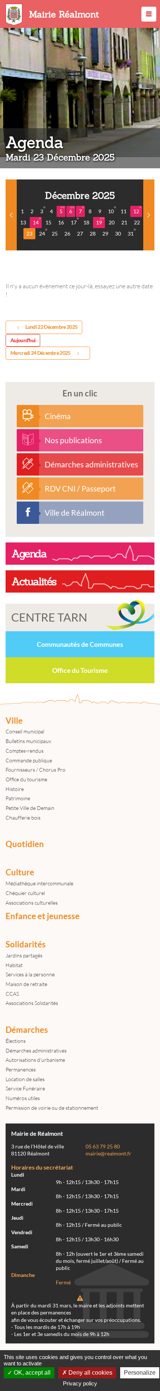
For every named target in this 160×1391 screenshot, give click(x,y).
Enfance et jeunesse (43, 916)
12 (136, 211)
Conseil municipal (25, 731)
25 (55, 233)
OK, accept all (31, 1372)
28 (93, 233)
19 (99, 222)
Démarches (27, 1030)
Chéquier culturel (25, 893)
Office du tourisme (26, 779)
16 (61, 222)
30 (118, 233)
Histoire (15, 789)
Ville (14, 721)
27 (80, 233)
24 (42, 233)
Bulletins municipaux (28, 741)
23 (29, 233)
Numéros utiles (23, 1098)
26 (67, 233)
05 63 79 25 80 (103, 1147)
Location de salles (25, 1079)
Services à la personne (30, 974)
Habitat (14, 965)
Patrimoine (18, 798)
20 (112, 222)
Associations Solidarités (32, 1003)
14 (36, 222)
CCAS (12, 993)
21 (124, 222)
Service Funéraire (25, 1088)
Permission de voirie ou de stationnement (52, 1108)
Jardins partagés (24, 955)
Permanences (21, 1069)
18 (86, 222)
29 (105, 233)
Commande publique (29, 760)
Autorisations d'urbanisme (35, 1060)
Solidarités (26, 944)
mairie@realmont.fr (108, 1154)
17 (74, 222)
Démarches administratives (36, 1050)
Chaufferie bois (23, 817)
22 (137, 222)
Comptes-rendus (25, 751)
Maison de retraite (26, 984)
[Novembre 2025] (11, 214)
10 (111, 211)
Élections (16, 1041)
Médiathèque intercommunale (39, 883)
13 (23, 222)
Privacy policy (80, 1383)
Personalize (140, 1372)
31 (131, 233)
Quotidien (25, 844)
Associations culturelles (32, 902)
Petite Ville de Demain (30, 808)
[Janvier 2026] (148, 214)
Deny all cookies (89, 1372)
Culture (20, 872)
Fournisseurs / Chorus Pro (35, 769)
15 (48, 222)
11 (124, 211)
